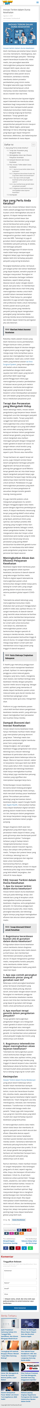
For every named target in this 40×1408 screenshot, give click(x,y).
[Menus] (37, 2)
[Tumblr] (6, 1233)
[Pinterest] (29, 1230)
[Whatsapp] (30, 1248)
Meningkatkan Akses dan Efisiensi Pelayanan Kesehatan (20, 156)
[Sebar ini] (5, 1248)
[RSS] (21, 1233)
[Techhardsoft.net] (7, 2)
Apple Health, (12, 805)
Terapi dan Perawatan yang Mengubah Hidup (18, 151)
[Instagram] (11, 1233)
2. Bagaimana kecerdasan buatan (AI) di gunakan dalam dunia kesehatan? (23, 175)
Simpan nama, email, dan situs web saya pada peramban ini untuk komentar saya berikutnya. (19, 1301)
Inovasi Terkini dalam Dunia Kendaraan (19, 1080)
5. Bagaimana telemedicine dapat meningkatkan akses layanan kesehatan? (22, 190)
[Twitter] (24, 1230)
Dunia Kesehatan (18, 1220)
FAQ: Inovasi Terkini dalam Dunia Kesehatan (20, 166)
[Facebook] (19, 1230)
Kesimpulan (13, 195)
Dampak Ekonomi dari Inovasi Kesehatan (19, 161)
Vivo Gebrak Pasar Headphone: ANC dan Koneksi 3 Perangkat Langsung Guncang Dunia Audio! (29, 1355)
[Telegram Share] (24, 1248)
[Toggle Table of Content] (32, 145)
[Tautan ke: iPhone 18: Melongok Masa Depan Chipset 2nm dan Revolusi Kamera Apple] (30, 1323)
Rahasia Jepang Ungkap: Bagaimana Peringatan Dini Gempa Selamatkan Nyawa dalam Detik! (29, 1397)
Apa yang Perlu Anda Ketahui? (17, 148)
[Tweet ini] (11, 1248)
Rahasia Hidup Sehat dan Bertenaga (29, 1241)
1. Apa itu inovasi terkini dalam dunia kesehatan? (23, 170)
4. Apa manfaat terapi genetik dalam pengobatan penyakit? (23, 185)
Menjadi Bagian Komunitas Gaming (10, 1241)
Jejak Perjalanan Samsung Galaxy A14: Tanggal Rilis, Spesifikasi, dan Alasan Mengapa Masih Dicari (9, 1334)
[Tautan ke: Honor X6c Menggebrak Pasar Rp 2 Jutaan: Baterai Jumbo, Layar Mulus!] (10, 1367)
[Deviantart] (16, 1233)
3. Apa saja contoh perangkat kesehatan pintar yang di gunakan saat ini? (22, 180)
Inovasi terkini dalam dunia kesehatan (18, 48)
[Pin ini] (18, 1248)
